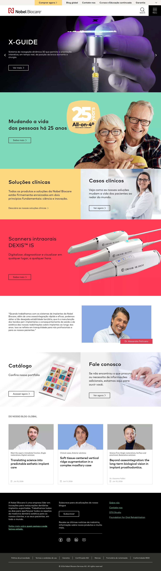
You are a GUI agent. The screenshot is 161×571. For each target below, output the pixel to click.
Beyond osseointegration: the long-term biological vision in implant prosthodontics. (129, 463)
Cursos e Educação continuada (116, 2)
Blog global (72, 2)
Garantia (140, 2)
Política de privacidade (20, 558)
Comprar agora (47, 2)
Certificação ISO (82, 558)
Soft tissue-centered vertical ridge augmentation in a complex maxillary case (79, 461)
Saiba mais (18, 140)
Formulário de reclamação (117, 558)
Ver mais (17, 67)
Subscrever (69, 513)
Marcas (98, 558)
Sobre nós (114, 502)
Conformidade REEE (141, 558)
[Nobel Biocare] (20, 11)
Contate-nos (88, 2)
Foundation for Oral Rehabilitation (127, 517)
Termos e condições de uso (46, 558)
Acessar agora (20, 394)
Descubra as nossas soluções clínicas (27, 208)
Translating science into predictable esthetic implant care (30, 463)
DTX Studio (115, 512)
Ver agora (98, 208)
